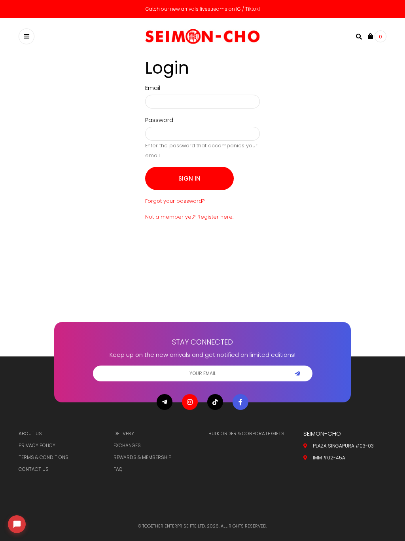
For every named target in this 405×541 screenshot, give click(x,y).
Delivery (124, 433)
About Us (30, 433)
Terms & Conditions (43, 457)
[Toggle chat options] (17, 524)
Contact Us (34, 469)
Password (159, 120)
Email (152, 88)
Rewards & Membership (142, 457)
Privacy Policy (37, 445)
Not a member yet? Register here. (189, 216)
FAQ (118, 469)
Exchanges (127, 445)
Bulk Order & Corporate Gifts (246, 433)
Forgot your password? (175, 201)
